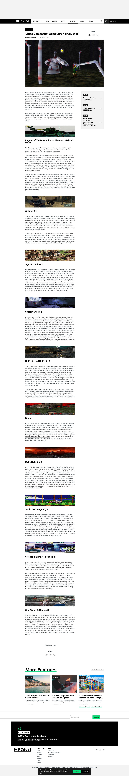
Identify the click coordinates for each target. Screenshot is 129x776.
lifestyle (39, 754)
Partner (93, 706)
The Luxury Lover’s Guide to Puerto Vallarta (37, 696)
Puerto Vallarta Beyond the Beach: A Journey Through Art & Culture (90, 697)
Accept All (76, 771)
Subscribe (113, 21)
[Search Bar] (101, 21)
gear (38, 750)
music (55, 518)
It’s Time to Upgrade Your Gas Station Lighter (63, 696)
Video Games (48, 645)
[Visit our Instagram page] (106, 21)
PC (67, 290)
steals (91, 21)
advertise (51, 754)
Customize (85, 771)
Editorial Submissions (54, 752)
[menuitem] (37, 21)
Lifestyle (72, 21)
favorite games (59, 220)
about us (51, 750)
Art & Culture (98, 706)
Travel (47, 21)
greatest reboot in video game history (37, 436)
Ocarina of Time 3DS (68, 188)
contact (50, 756)
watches (39, 758)
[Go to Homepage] (23, 21)
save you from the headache (63, 340)
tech (38, 756)
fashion (39, 752)
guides (39, 760)
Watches (54, 21)
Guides (82, 21)
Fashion (63, 21)
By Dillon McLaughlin (30, 37)
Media (54, 645)
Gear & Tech (36, 21)
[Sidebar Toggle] (13, 21)
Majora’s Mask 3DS (32, 190)
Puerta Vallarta (82, 706)
